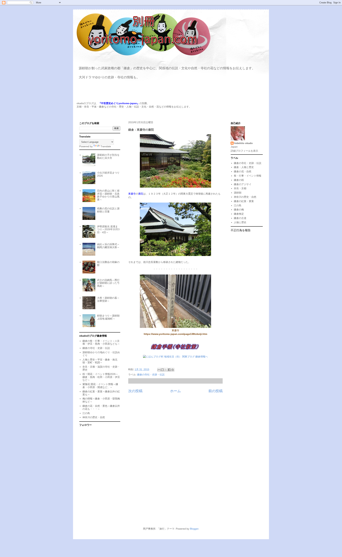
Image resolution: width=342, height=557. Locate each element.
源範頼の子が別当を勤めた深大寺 (108, 156)
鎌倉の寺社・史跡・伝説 (151, 374)
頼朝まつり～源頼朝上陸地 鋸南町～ (108, 317)
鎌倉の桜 (239, 180)
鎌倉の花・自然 (242, 171)
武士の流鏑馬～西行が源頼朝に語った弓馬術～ (108, 283)
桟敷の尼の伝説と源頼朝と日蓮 (108, 210)
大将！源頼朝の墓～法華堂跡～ (108, 299)
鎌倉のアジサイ (242, 184)
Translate (105, 146)
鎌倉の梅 (239, 209)
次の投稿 (135, 391)
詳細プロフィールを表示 (244, 150)
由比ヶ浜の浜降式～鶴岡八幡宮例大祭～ (108, 246)
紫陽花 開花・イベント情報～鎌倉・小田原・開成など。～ (100, 386)
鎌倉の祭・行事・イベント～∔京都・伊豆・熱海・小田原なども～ (101, 342)
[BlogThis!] (162, 370)
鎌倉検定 (239, 213)
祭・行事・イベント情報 (247, 175)
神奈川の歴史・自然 (93, 417)
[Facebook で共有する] (169, 370)
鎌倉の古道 (240, 218)
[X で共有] (166, 370)
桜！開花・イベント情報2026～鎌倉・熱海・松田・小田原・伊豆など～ (101, 377)
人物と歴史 (240, 222)
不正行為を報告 (241, 230)
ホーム (175, 391)
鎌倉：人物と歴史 (244, 167)
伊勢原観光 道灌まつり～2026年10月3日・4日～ (108, 229)
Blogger (194, 528)
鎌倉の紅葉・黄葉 (244, 201)
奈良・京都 (240, 188)
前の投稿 (215, 391)
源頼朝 (237, 192)
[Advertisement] (171, 492)
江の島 (86, 413)
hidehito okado (243, 143)
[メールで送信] (159, 370)
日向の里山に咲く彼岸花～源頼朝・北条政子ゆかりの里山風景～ (108, 195)
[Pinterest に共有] (172, 370)
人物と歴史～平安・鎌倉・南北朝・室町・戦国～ (99, 361)
